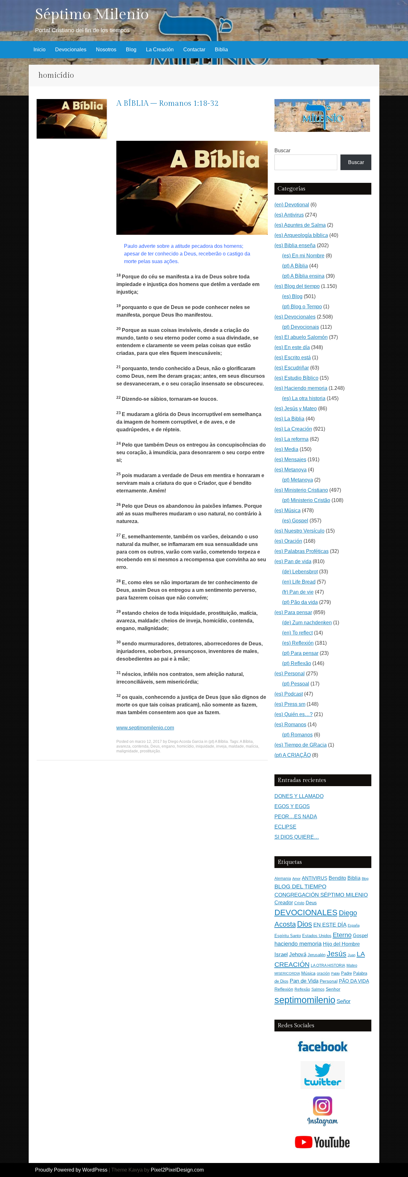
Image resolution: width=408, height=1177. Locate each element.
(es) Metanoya (290, 469)
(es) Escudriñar (291, 367)
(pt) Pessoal (295, 683)
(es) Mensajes (290, 459)
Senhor (333, 989)
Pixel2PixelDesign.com (177, 1170)
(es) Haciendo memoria (300, 388)
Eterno (342, 934)
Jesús (336, 954)
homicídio (185, 746)
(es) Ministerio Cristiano (301, 490)
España (354, 925)
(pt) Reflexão (296, 663)
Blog (131, 49)
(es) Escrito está (292, 357)
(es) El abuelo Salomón (301, 337)
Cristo (299, 903)
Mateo (351, 965)
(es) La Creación (293, 429)
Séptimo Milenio (92, 14)
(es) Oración (288, 541)
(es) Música (287, 510)
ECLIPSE (285, 826)
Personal (329, 981)
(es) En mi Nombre (303, 255)
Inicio (39, 49)
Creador (283, 902)
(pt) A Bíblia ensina (303, 276)
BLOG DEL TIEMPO (300, 886)
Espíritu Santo (287, 936)
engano (168, 746)
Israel (281, 954)
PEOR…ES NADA (295, 816)
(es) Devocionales (295, 316)
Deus (155, 746)
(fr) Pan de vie (298, 592)
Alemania (282, 878)
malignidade (127, 751)
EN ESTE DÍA (329, 925)
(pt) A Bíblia (218, 741)
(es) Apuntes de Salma (300, 225)
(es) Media (286, 449)
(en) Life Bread (299, 582)
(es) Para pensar (293, 612)
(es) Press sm (289, 704)
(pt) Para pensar (300, 653)
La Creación (160, 49)
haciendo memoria (298, 944)
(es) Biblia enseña (295, 245)
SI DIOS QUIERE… (296, 837)
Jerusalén (316, 954)
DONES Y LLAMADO (299, 796)
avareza (123, 746)
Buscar (282, 150)
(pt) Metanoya (297, 480)
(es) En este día (292, 347)
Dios (304, 924)
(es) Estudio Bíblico (296, 378)
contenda (140, 746)
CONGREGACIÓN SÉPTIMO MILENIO (321, 895)
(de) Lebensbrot (300, 571)
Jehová (297, 954)
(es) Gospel (295, 520)
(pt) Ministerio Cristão (306, 500)
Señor (344, 1001)
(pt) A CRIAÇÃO (292, 755)
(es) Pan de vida (292, 561)
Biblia (221, 49)
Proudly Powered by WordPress (71, 1170)
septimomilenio (304, 999)
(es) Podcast (288, 694)
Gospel (360, 935)
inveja (221, 746)
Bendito (337, 878)
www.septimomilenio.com (145, 727)
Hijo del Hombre (341, 944)
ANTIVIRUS (314, 878)
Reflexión (283, 989)
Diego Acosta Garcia (185, 741)
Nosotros (106, 49)
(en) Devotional (291, 204)
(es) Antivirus (289, 215)
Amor (296, 878)
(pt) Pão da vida (300, 602)
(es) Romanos (290, 724)
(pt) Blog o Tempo (302, 306)
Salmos (317, 989)
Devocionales (70, 49)
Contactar (194, 49)
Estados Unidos (317, 935)
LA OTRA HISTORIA (328, 965)
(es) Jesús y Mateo (295, 408)
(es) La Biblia (289, 418)
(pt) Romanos (297, 734)
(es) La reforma (291, 439)
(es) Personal (289, 673)
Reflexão (302, 989)
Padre (346, 973)
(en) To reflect (297, 632)
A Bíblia (246, 741)
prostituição (150, 751)
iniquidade (205, 746)
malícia (252, 746)
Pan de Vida (304, 981)
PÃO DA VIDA (354, 981)
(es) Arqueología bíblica (301, 235)
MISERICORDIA (287, 973)
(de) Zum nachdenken (307, 622)
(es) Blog (292, 296)
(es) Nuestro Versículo (299, 531)
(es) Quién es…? (293, 714)
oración (323, 973)
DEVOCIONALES (306, 912)
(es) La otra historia (303, 398)
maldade (236, 746)
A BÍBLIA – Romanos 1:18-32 (167, 103)
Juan (351, 955)
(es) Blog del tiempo (297, 286)
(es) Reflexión (298, 643)
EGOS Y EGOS (292, 806)
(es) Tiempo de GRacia (300, 745)
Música (308, 973)
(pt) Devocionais (300, 327)
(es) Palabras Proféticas (301, 551)
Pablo (335, 973)
